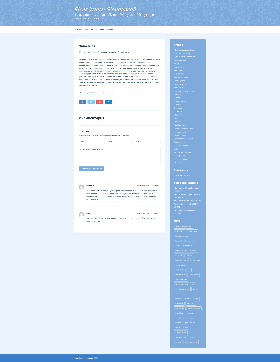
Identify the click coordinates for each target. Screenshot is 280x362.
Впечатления (192, 231)
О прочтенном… (180, 101)
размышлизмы (190, 323)
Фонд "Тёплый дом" (182, 175)
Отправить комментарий (91, 169)
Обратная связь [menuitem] (97, 29)
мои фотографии (194, 308)
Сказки (177, 149)
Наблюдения (179, 81)
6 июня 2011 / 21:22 (143, 185)
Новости (177, 94)
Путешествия (180, 132)
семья (177, 328)
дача (193, 284)
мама (196, 299)
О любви (177, 98)
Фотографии (179, 156)
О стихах (178, 108)
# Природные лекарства (90, 93)
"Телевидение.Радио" (183, 226)
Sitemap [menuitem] (109, 29)
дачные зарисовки (182, 289)
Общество (178, 115)
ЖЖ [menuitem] (86, 29)
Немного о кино (180, 84)
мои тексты (179, 308)
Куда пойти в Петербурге (185, 57)
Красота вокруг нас (182, 53)
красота (178, 299)
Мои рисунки (179, 67)
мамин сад (179, 303)
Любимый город (180, 60)
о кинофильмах (180, 318)
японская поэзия (191, 342)
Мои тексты (179, 74)
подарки (178, 323)
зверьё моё (179, 294)
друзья (195, 289)
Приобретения (180, 125)
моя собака (179, 313)
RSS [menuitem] (117, 29)
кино (189, 294)
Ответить (156, 185)
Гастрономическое (182, 236)
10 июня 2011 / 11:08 (143, 213)
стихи (185, 328)
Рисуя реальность (181, 142)
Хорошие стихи (180, 159)
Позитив (177, 122)
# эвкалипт (107, 93)
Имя (82, 141)
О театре (178, 111)
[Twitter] (91, 102)
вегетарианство (181, 284)
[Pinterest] (99, 102)
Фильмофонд (180, 275)
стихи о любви (180, 332)
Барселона (179, 231)
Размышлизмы (180, 135)
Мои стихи (178, 70)
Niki (88, 213)
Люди (176, 64)
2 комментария (125, 52)
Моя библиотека (181, 77)
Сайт (138, 141)
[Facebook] (82, 102)
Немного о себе (180, 88)
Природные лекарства (108, 52)
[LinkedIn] (108, 102)
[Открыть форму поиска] (123, 29)
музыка (190, 313)
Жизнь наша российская (184, 50)
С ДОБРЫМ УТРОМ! (193, 201)
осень (192, 318)
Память (177, 118)
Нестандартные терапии (185, 91)
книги (196, 294)
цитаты (178, 342)
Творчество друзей (182, 152)
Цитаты (177, 163)
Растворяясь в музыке (183, 139)
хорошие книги (180, 337)
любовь (188, 299)
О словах (178, 105)
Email (110, 141)
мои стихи (190, 303)
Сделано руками (181, 145)
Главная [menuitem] (79, 29)
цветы (192, 337)
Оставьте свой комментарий (91, 149)
